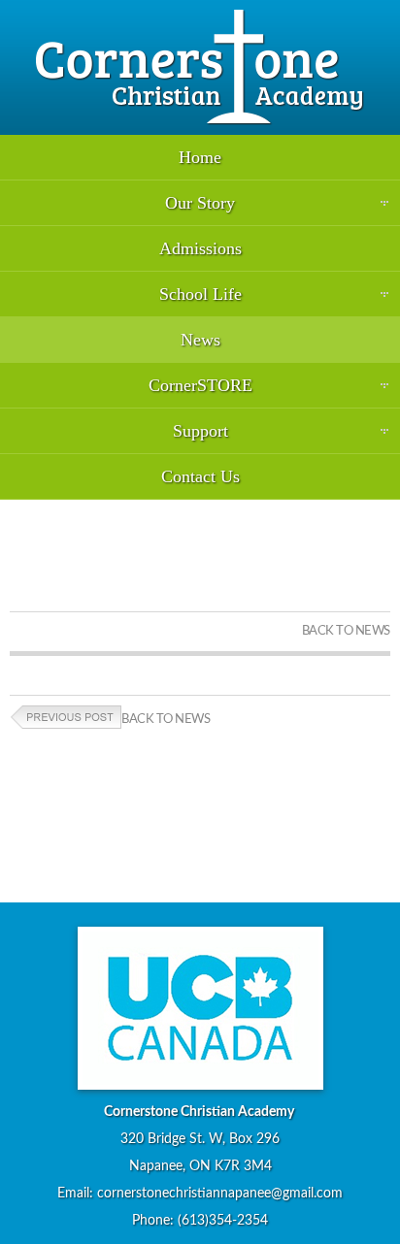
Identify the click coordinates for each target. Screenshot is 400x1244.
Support (200, 431)
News (200, 339)
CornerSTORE (200, 385)
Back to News (346, 631)
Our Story (200, 203)
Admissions (200, 248)
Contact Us (200, 476)
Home (200, 157)
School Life (200, 294)
